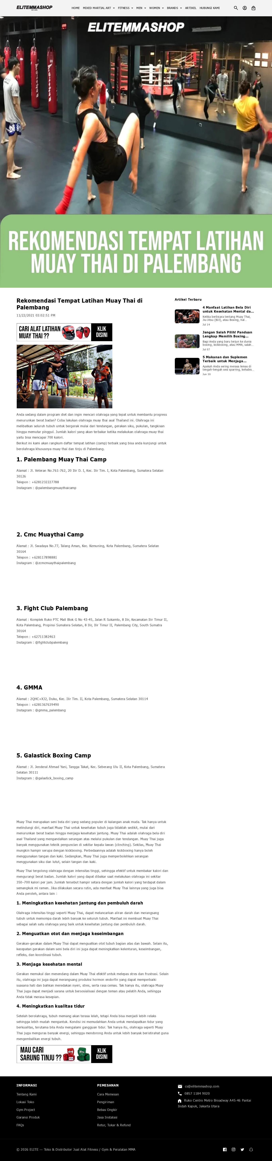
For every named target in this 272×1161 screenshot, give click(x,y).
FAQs (20, 1125)
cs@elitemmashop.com (201, 1086)
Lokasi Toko (25, 1102)
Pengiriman (105, 1102)
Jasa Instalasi (107, 1117)
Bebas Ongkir (107, 1110)
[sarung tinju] (93, 1054)
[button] (98, 8)
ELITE (34, 1149)
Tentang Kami (27, 1094)
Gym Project (26, 1110)
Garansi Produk (28, 1117)
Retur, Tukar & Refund (114, 1125)
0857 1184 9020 (197, 1093)
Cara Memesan (108, 1094)
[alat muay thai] (93, 332)
